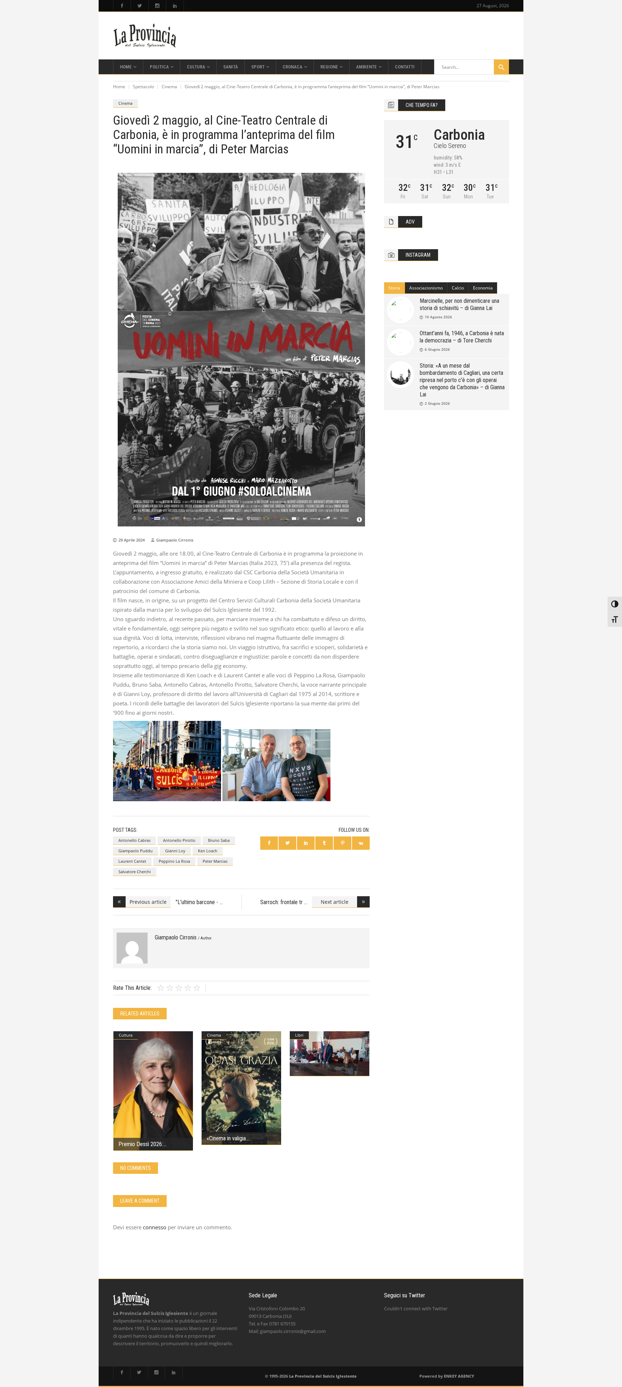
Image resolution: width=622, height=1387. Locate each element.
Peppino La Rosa (174, 861)
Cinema (169, 87)
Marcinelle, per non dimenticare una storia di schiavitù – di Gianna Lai (459, 304)
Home (119, 87)
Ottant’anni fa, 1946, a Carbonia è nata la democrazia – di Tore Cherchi (462, 337)
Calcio (458, 288)
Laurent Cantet (132, 861)
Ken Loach (207, 850)
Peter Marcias (215, 861)
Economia (483, 288)
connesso (154, 1227)
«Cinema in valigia (226, 1138)
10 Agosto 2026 (438, 316)
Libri (299, 1035)
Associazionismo (426, 288)
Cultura (125, 1035)
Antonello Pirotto (179, 840)
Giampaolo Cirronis (174, 540)
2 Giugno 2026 (437, 403)
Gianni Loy (175, 850)
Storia (394, 288)
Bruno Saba (219, 840)
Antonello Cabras (134, 840)
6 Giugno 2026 (437, 349)
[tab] (394, 288)
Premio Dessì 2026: (140, 1144)
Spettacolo (143, 87)
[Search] (501, 67)
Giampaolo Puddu (135, 850)
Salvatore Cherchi (134, 871)
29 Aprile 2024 (131, 540)
